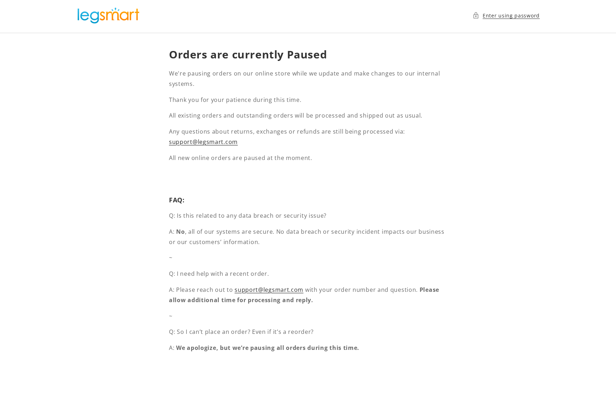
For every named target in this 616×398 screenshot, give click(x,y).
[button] (506, 15)
